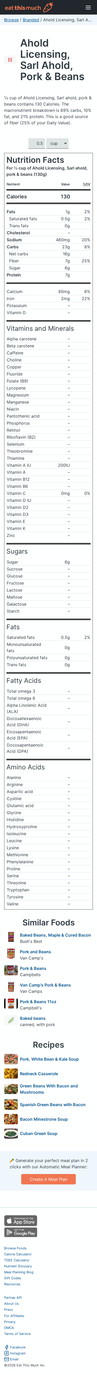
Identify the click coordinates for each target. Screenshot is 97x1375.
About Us (11, 1304)
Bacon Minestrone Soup (44, 1119)
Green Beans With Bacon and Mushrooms (49, 1089)
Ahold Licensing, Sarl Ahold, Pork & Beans (52, 59)
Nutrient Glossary (18, 1266)
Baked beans (33, 1018)
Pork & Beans (33, 968)
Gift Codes (12, 1278)
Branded (31, 19)
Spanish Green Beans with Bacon (53, 1104)
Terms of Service (17, 1334)
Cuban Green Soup (38, 1133)
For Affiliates (14, 1316)
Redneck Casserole (39, 1073)
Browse (11, 19)
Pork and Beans (35, 951)
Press (8, 1310)
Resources (12, 1284)
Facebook (18, 1347)
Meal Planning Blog (18, 1272)
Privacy (10, 1322)
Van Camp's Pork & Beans (45, 985)
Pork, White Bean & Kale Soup (49, 1059)
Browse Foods (15, 1248)
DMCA (9, 1328)
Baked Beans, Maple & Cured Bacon (55, 935)
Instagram (18, 1353)
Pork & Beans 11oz (38, 1001)
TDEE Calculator (16, 1260)
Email (14, 1359)
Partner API (13, 1298)
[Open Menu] (88, 7)
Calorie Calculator (18, 1254)
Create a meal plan (48, 1179)
